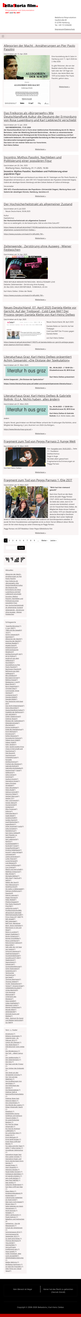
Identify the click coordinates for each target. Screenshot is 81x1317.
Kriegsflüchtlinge (11, 848)
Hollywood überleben (13, 1174)
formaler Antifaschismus (10, 761)
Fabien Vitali (9, 742)
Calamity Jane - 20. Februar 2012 (12, 1039)
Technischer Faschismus (9, 974)
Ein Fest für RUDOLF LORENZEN (12, 1130)
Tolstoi (7, 986)
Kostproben (9, 1195)
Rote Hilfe (9, 945)
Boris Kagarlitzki (11, 686)
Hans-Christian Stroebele (10, 784)
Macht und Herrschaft (13, 869)
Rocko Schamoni (11, 936)
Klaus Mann (9, 1191)
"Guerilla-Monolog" (12, 626)
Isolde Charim (10, 820)
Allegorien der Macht (13, 639)
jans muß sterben (12, 1178)
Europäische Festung (13, 738)
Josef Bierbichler (11, 822)
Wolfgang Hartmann (13, 1264)
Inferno (8, 811)
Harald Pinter (10, 1165)
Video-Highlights (11, 1003)
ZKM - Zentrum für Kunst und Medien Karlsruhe (14, 1019)
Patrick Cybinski (11, 895)
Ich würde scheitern (12, 1176)
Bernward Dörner (11, 678)
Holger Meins (10, 803)
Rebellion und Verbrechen (14, 1219)
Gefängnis (9, 772)
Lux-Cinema (9, 867)
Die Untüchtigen (11, 1103)
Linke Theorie (10, 859)
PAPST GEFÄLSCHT (12, 1215)
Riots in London (11, 932)
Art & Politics (10, 656)
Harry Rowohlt (10, 1167)
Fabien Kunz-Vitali (11, 740)
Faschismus (9, 755)
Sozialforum (9, 958)
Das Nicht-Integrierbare (14, 706)
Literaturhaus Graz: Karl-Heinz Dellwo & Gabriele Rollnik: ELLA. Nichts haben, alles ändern (37, 397)
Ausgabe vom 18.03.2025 (61, 449)
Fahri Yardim (10, 744)
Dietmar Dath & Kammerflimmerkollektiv (14, 1093)
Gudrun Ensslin (11, 779)
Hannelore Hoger (11, 781)
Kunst (7, 852)
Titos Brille (9, 1243)
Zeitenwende (10, 1012)
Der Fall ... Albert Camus (14, 1053)
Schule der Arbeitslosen (13, 1228)
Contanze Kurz (10, 695)
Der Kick (8, 1062)
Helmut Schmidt (11, 792)
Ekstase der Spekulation (14, 721)
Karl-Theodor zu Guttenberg (11, 836)
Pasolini (8, 893)
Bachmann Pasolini (12, 669)
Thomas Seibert (11, 981)
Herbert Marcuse (11, 796)
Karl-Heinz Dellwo (11, 833)
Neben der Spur (11, 882)
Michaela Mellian (11, 876)
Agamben (8, 637)
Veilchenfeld (10, 1245)
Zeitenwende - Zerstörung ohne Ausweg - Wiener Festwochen (37, 248)
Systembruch (10, 971)
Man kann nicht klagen (13, 1202)
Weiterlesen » (64, 87)
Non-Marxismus (11, 884)
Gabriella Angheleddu (13, 768)
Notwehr (8, 1213)
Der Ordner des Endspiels (14, 1068)
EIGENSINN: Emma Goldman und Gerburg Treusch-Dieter (13, 1115)
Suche (21, 548)
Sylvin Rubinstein (11, 968)
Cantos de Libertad (12, 1042)
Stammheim (9, 962)
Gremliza (8, 777)
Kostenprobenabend (13, 1193)
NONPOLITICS (10, 887)
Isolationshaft (10, 818)
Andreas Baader (11, 643)
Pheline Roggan (11, 902)
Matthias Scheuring (12, 872)
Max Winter (9, 874)
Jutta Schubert (10, 828)
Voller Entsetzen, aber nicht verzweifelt (13, 1254)
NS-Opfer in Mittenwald (13, 889)
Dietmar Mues (10, 719)
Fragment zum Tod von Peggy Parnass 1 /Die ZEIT (38, 480)
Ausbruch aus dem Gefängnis (12, 659)
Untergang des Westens (10, 997)
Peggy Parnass (10, 897)
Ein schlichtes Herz (12, 1133)
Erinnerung (9, 734)
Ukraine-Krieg (17, 986)
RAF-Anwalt (9, 919)
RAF (19, 917)
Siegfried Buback (11, 953)
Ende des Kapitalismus (13, 729)
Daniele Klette (10, 699)
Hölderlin (8, 807)
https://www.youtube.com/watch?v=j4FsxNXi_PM (23, 234)
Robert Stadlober (11, 934)
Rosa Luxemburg (11, 940)
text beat (8, 977)
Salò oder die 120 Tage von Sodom (13, 948)
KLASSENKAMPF (11, 844)
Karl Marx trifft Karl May (14, 1187)
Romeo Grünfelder (12, 938)
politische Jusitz (11, 908)
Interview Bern (10, 813)
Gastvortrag (9, 770)
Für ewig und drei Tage (13, 1146)
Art (20, 654)
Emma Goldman (11, 727)
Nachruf (17, 878)
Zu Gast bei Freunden (13, 1266)
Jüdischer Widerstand (13, 1185)
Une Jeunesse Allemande (10, 993)
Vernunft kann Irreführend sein (11, 1248)
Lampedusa (9, 854)
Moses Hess (9, 1204)
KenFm (8, 841)
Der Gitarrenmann (12, 1060)
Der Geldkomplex (12, 1057)
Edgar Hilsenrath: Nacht (14, 1107)
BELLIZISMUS (10, 675)
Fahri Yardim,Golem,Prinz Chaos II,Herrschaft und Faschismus (14, 749)
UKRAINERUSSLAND (12, 988)
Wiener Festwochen (12, 1007)
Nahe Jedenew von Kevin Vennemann (14, 1207)
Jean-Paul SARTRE (11, 1180)
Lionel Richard (10, 861)
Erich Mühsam (10, 731)
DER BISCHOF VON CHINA (14, 1047)
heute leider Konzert (13, 1172)
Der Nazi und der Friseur (14, 1064)
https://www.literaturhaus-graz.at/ (17, 429)
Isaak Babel (9, 816)
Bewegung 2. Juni (11, 682)
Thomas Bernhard (12, 1241)
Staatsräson (9, 960)
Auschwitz (9, 662)
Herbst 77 (8, 798)
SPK (17, 958)
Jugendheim (9, 824)
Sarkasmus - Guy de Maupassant (12, 1224)
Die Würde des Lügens (13, 1105)
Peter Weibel (10, 900)
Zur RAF (8, 1022)
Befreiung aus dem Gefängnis (12, 672)
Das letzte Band (11, 1044)
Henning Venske (11, 1169)
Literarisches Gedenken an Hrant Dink (13, 1198)
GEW (7, 1148)
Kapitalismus (10, 831)
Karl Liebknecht (11, 839)
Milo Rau (8, 878)
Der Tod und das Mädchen (11, 1078)
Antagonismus (10, 647)
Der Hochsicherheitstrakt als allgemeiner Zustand (38, 204)
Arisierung (9, 1034)
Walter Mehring (11, 1262)
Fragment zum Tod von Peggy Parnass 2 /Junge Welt (40, 441)
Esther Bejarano (11, 736)
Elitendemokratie (11, 723)
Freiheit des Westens (12, 764)
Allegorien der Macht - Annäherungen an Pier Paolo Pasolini (39, 47)
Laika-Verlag (16, 852)
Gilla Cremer (10, 775)
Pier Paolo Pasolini (12, 904)
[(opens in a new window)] (15, 560)
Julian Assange (10, 826)
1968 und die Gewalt (12, 630)
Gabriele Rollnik (11, 766)
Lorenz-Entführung (12, 865)
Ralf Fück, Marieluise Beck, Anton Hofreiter (13, 924)
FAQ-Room (9, 753)
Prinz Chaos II (10, 917)
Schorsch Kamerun (12, 951)
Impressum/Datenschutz (65, 29)
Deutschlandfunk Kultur (14, 710)
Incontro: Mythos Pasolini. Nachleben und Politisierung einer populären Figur (32, 159)
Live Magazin (10, 863)
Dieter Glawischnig (12, 716)
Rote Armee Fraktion (12, 943)
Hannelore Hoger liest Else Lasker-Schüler (13, 1155)
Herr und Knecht (11, 800)
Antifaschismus (10, 654)
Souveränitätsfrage (12, 956)
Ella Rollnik (9, 725)
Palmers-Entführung (12, 891)
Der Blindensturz (11, 1051)
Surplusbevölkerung (12, 966)
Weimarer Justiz (11, 1005)
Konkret (8, 846)
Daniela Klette (10, 697)
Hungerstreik (10, 805)
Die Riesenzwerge (12, 1090)
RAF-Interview (10, 921)
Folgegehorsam (11, 757)
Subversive (9, 964)
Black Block (9, 684)
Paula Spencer (10, 1217)
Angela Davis (10, 645)
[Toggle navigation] (3, 36)
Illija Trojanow (10, 809)
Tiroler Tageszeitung (12, 984)
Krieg (15, 846)
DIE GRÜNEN (10, 714)
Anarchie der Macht (12, 641)
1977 (7, 632)
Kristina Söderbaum (12, 850)
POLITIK (8, 906)
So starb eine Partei (12, 1238)
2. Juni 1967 (9, 628)
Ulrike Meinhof (10, 990)
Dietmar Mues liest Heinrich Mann (12, 1099)
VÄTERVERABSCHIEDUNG (14, 1258)
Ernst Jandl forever (12, 1139)
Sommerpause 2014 (12, 1232)
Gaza (18, 770)
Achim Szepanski (11, 634)
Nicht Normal (10, 1210)
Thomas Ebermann (12, 979)
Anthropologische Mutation (11, 651)
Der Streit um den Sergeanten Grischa (12, 1073)
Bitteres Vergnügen (12, 1036)
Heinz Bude (9, 790)
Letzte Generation (11, 856)
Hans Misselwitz (11, 788)
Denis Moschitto (11, 708)
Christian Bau (10, 688)
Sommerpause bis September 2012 (12, 1235)
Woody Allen (10, 1009)
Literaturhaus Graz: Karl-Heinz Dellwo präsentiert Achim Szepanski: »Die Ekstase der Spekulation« (38, 358)
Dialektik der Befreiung (13, 712)
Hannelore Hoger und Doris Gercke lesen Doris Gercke (14, 1161)
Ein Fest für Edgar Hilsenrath (11, 1125)
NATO (7, 880)
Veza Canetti (9, 1001)
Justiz (20, 826)
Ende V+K (9, 1135)
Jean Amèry (9, 1182)
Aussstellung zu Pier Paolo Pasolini (12, 666)
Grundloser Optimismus (14, 1150)
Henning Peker (10, 794)
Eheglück (8, 1111)
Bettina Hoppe (10, 680)
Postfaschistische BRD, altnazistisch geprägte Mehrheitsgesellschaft (13, 912)
